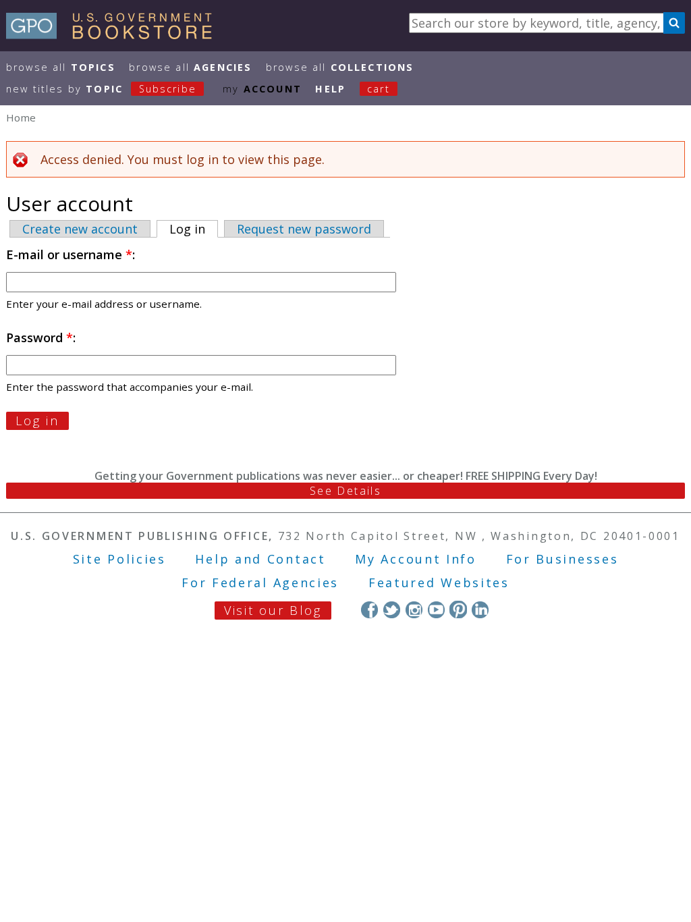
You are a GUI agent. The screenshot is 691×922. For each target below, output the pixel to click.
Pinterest (457, 609)
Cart (378, 88)
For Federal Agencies (260, 582)
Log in (193, 229)
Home (21, 117)
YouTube (436, 609)
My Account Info (415, 559)
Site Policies (119, 559)
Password (39, 337)
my (262, 88)
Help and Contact (260, 559)
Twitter (391, 609)
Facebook (369, 609)
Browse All (60, 67)
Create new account (80, 229)
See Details (345, 490)
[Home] (115, 34)
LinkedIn (480, 609)
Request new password (304, 229)
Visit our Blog (273, 610)
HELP (330, 88)
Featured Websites (438, 582)
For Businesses (562, 559)
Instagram (414, 609)
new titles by (101, 88)
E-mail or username (69, 254)
